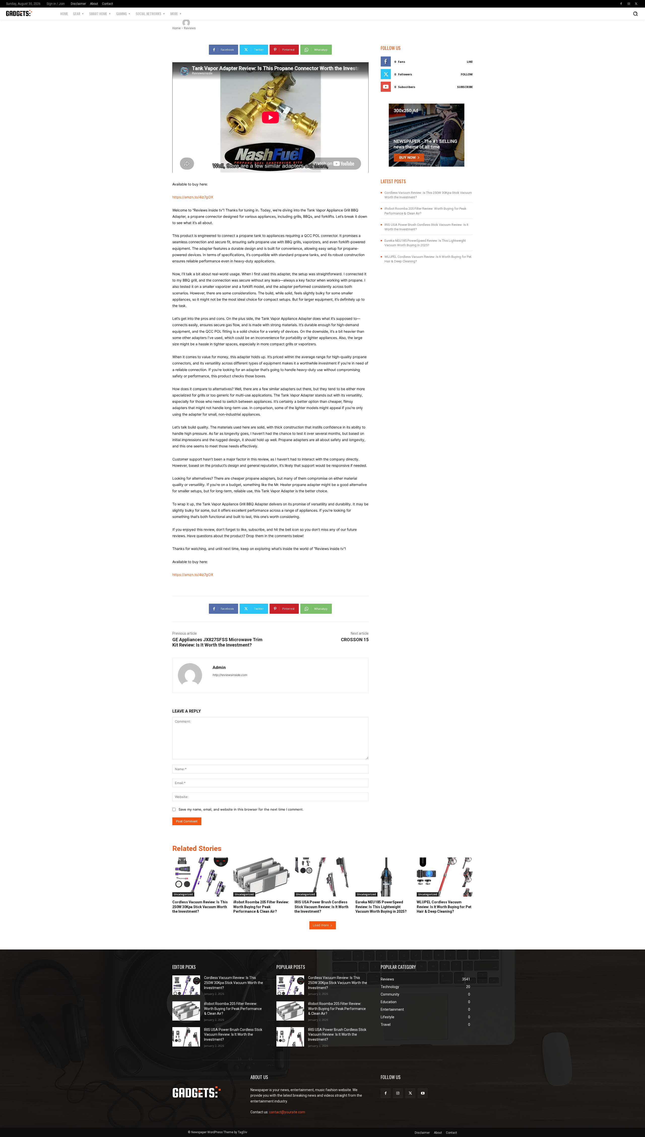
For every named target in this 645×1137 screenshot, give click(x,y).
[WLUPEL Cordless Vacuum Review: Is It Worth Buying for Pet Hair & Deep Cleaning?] (445, 877)
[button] (635, 14)
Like (470, 62)
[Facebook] (621, 4)
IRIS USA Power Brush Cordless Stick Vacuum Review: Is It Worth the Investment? (321, 906)
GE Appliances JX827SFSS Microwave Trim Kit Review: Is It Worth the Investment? (217, 642)
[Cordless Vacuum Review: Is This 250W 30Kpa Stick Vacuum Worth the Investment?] (200, 877)
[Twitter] (636, 4)
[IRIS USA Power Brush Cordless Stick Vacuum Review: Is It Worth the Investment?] (322, 877)
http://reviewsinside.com (230, 675)
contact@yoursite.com (287, 1112)
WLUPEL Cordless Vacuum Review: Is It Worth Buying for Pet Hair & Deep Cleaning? (444, 906)
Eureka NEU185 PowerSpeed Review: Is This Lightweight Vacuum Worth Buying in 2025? (381, 906)
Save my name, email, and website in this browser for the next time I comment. (241, 809)
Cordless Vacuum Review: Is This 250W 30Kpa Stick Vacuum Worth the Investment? (200, 906)
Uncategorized (183, 894)
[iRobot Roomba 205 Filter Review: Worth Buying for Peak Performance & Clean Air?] (261, 877)
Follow (467, 74)
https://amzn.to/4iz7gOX (192, 197)
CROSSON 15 (355, 639)
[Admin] (186, 22)
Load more (321, 925)
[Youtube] (423, 1093)
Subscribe (465, 87)
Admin (201, 22)
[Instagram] (628, 4)
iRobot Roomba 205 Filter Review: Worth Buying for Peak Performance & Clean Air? (261, 906)
